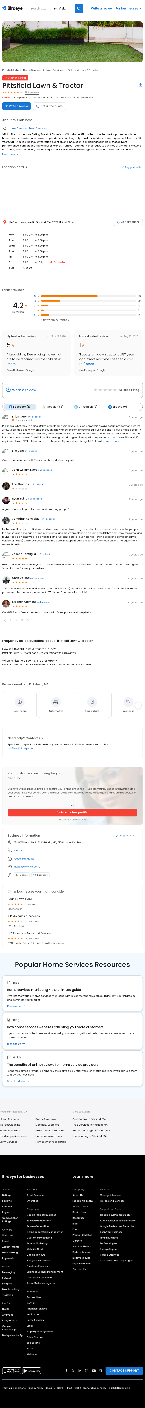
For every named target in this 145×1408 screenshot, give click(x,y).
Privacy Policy (35, 1388)
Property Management (40, 1331)
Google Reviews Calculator (115, 1215)
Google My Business (38, 1260)
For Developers (108, 1243)
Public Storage (35, 1337)
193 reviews (32, 92)
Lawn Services (54, 70)
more (11, 364)
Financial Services (37, 1308)
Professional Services (112, 1200)
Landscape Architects (13, 1136)
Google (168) (55, 407)
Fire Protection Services (49, 1130)
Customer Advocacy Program (117, 1260)
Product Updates (82, 1235)
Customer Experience (39, 1277)
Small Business (35, 1195)
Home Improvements (48, 1136)
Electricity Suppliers (47, 1125)
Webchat (7, 1235)
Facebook (42, 874)
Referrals (7, 1206)
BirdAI (5, 1309)
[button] (27, 620)
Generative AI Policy (94, 1388)
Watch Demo (80, 1206)
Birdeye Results (81, 1257)
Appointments (10, 1246)
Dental (31, 1303)
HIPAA (69, 1388)
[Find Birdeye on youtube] (94, 1371)
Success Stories (81, 1246)
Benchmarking (10, 1289)
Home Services (32, 70)
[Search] (79, 8)
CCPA (77, 1388)
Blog (75, 1223)
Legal (30, 1325)
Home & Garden (10, 1130)
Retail (30, 1348)
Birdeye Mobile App (13, 1335)
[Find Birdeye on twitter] (73, 1371)
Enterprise (32, 1200)
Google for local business (41, 1215)
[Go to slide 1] (71, 805)
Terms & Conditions (14, 1388)
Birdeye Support (109, 1249)
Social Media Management (42, 1283)
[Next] (138, 705)
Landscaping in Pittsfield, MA (89, 1136)
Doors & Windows (46, 1119)
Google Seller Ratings (10, 1219)
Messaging (8, 1272)
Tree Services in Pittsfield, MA (90, 1125)
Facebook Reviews (37, 1266)
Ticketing (7, 1295)
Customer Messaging (39, 1237)
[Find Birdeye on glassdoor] (100, 1371)
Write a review (102, 8)
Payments (8, 1258)
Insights (7, 1283)
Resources (78, 1218)
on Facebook (34, 416)
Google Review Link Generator (117, 1226)
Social (5, 1241)
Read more (8, 154)
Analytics (7, 1314)
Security (50, 1388)
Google (24, 874)
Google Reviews (36, 1254)
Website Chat (35, 1249)
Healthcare (33, 1314)
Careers (77, 1240)
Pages (5, 1212)
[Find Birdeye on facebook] (66, 1371)
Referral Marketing (37, 1243)
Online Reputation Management (46, 1232)
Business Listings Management (45, 1271)
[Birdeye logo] (13, 8)
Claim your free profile (71, 812)
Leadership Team (82, 1200)
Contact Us (79, 1269)
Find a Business (109, 1237)
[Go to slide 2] (73, 805)
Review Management (39, 1220)
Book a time (79, 1212)
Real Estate (33, 1342)
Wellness (32, 1354)
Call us (18, 850)
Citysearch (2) (88, 407)
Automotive (34, 1297)
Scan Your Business (111, 1232)
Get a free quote (51, 106)
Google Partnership (9, 1327)
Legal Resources (81, 1263)
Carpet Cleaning (10, 1125)
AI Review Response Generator (118, 1220)
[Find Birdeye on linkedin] (79, 1371)
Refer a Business (109, 1254)
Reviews (7, 1200)
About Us (77, 1195)
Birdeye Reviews (81, 1252)
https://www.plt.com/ (27, 866)
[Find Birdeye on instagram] (86, 1371)
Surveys (6, 1278)
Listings (6, 1195)
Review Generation (38, 1226)
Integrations (9, 1320)
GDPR (60, 1388)
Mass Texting (10, 1252)
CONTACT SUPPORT (124, 1371)
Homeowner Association (50, 1142)
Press (75, 1229)
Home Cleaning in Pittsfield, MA (91, 1130)
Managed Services (110, 1195)
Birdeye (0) (120, 407)
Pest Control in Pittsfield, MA (89, 1119)
